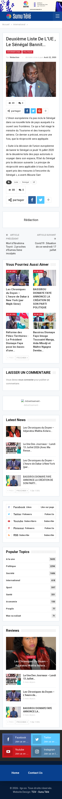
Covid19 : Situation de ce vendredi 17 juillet (45, 246)
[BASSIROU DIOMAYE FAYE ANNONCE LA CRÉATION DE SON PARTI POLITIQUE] (44, 278)
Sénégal (25, 182)
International (14, 52)
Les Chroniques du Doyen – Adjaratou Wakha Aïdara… (31, 663)
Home (15, 772)
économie (11, 601)
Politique (27, 52)
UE (34, 182)
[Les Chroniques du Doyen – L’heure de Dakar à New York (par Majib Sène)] (17, 278)
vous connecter (26, 379)
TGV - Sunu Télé (40, 792)
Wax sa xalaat (13, 615)
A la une (11, 271)
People (10, 608)
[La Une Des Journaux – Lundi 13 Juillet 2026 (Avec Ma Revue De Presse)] (13, 448)
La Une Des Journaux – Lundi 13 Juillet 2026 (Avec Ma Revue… (39, 447)
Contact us (35, 772)
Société (10, 573)
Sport (9, 587)
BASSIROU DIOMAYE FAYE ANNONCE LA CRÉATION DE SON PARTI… (38, 480)
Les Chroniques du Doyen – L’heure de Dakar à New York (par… (39, 463)
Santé (9, 594)
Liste (16, 182)
